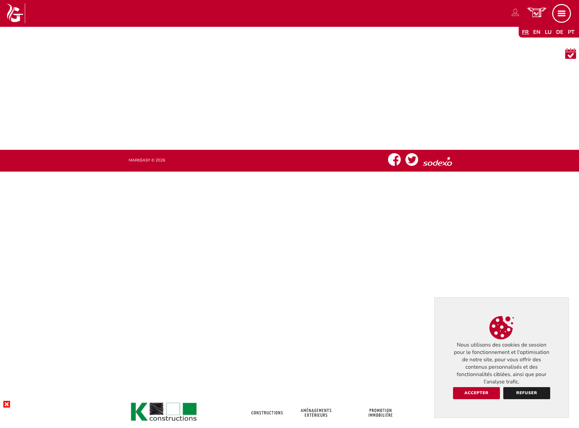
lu (548, 32)
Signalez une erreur (289, 119)
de (560, 32)
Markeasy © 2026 (147, 160)
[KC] (289, 422)
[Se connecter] (515, 16)
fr (525, 32)
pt (571, 32)
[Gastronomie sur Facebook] (394, 166)
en (536, 32)
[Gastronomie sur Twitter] (412, 166)
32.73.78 (295, 106)
